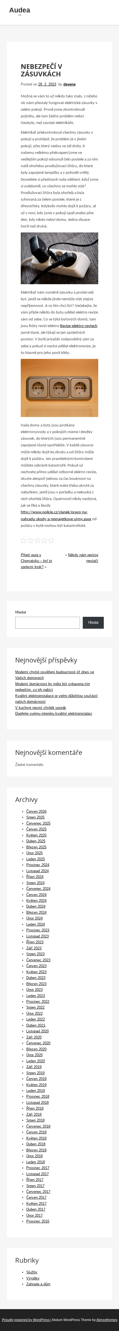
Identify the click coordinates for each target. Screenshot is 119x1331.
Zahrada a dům (38, 1284)
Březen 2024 (36, 912)
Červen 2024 (36, 895)
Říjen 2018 (34, 1108)
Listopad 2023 (37, 936)
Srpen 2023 (35, 954)
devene (69, 84)
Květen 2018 (36, 1138)
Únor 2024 (34, 918)
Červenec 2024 (38, 889)
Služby (31, 1272)
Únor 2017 (34, 1215)
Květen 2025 (36, 835)
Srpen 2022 (35, 1007)
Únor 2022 (34, 1013)
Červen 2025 (36, 829)
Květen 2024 (36, 900)
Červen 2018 (36, 1132)
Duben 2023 (35, 978)
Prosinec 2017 (37, 1168)
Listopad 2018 (37, 1102)
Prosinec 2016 (37, 1221)
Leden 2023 (35, 996)
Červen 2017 (36, 1197)
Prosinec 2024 (37, 865)
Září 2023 (34, 948)
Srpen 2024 (35, 883)
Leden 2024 (35, 924)
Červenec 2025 (38, 823)
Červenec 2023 (38, 960)
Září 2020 (34, 1037)
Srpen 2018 (35, 1120)
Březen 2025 (36, 847)
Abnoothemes (106, 1320)
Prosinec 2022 (37, 1001)
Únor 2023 (34, 990)
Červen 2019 (36, 1079)
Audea (19, 10)
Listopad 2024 (37, 871)
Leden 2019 (35, 1091)
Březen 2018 (36, 1150)
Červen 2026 (36, 811)
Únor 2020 (34, 1055)
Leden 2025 (35, 859)
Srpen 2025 (35, 817)
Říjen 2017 (34, 1180)
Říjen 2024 (34, 877)
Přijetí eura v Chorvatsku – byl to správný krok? (36, 561)
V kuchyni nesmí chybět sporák (40, 708)
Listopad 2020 (37, 1031)
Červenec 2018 (38, 1126)
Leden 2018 (35, 1162)
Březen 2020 (36, 1049)
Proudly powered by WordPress (26, 1320)
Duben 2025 (35, 841)
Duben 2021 (35, 1025)
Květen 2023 (36, 972)
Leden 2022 (35, 1019)
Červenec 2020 (38, 1043)
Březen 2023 (36, 984)
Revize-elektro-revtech (78, 326)
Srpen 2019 (35, 1073)
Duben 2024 (35, 906)
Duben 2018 (35, 1144)
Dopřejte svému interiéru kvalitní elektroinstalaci (53, 713)
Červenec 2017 (38, 1192)
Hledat (20, 612)
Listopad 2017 (37, 1174)
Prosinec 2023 (37, 930)
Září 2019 (34, 1067)
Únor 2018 (34, 1156)
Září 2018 (34, 1114)
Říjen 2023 (34, 942)
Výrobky (33, 1278)
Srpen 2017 (35, 1186)
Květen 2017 (36, 1203)
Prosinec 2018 (37, 1096)
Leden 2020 (35, 1061)
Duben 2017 (35, 1209)
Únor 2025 (34, 853)
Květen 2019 (36, 1085)
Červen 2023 (36, 966)
